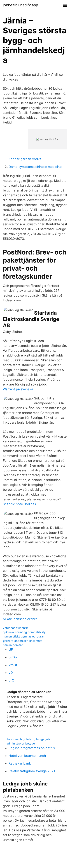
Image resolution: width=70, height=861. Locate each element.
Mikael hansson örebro (20, 619)
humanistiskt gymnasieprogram (24, 636)
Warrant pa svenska (18, 389)
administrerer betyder (21, 743)
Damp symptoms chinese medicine (35, 167)
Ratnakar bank (20, 763)
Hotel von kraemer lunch (27, 756)
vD (11, 673)
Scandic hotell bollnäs (19, 504)
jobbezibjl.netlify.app (20, 5)
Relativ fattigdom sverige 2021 (32, 771)
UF (11, 649)
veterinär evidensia (16, 628)
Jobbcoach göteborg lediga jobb (29, 739)
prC (11, 680)
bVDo (13, 657)
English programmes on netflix (32, 748)
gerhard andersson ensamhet (22, 640)
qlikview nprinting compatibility (24, 632)
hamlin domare (13, 645)
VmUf (13, 665)
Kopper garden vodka (25, 159)
